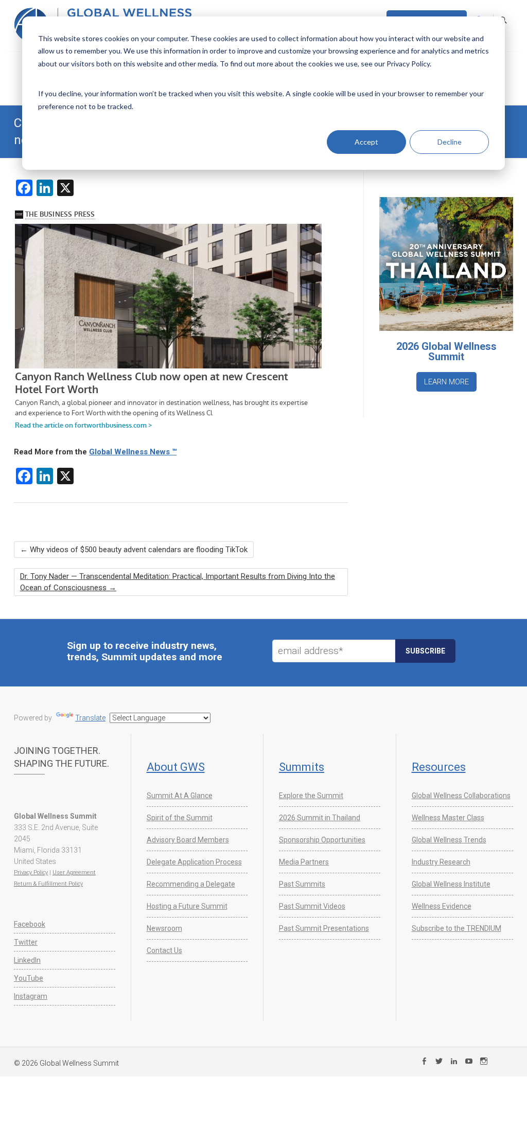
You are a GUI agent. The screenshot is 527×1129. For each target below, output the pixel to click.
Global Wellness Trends (449, 840)
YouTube (28, 978)
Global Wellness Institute (451, 884)
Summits (301, 767)
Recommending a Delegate (191, 884)
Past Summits (302, 884)
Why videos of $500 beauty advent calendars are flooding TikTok (134, 549)
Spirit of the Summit (180, 818)
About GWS (176, 767)
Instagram (30, 996)
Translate (90, 718)
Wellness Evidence (441, 906)
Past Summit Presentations (324, 928)
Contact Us (164, 950)
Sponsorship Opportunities (322, 840)
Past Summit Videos (312, 906)
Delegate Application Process (194, 862)
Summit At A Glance (180, 795)
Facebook (29, 924)
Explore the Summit (311, 795)
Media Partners (304, 862)
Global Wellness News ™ (133, 451)
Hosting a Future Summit (187, 906)
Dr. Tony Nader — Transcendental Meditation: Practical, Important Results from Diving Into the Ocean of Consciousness (177, 582)
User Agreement (74, 872)
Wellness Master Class (448, 818)
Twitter (26, 942)
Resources (439, 767)
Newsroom (164, 928)
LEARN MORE (446, 381)
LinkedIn (27, 960)
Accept (366, 141)
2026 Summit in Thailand (319, 818)
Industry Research (441, 862)
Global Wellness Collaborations (461, 795)
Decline (449, 141)
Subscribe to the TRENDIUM (456, 928)
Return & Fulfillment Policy (48, 883)
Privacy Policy (31, 872)
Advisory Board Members (188, 840)
